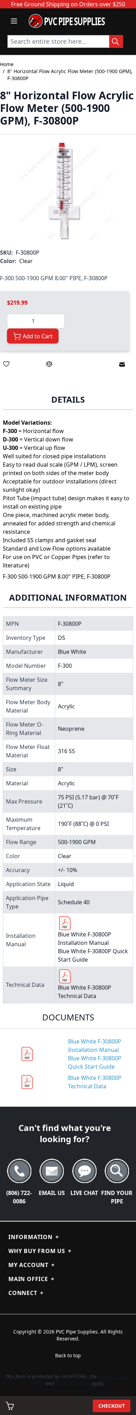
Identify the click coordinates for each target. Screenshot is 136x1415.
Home (7, 64)
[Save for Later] (6, 364)
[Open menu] (14, 21)
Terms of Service (72, 1383)
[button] (64, 191)
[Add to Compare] (49, 364)
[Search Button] (116, 41)
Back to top (68, 1355)
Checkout (111, 1405)
